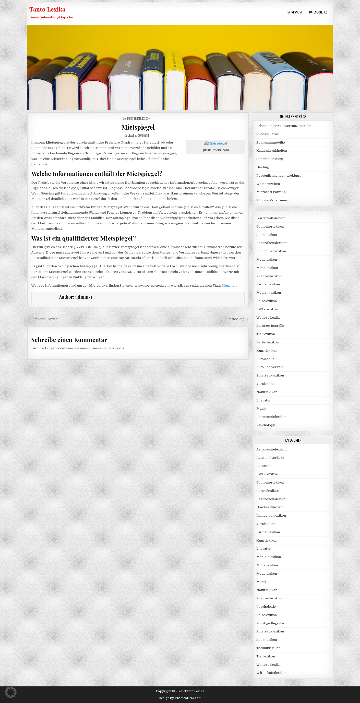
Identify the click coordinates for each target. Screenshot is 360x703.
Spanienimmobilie (270, 142)
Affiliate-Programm (271, 200)
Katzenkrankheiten (271, 150)
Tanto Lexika (47, 9)
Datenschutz (318, 12)
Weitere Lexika (268, 317)
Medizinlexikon (268, 292)
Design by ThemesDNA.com (180, 698)
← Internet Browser (43, 319)
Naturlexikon (266, 392)
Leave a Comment (138, 135)
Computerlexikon (270, 226)
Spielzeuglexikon (270, 375)
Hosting (262, 167)
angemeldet (56, 348)
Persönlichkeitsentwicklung (278, 175)
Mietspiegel (138, 127)
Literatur (263, 400)
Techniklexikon (268, 648)
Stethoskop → (238, 319)
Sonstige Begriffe (270, 325)
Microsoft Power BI (272, 192)
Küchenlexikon (268, 284)
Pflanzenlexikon (269, 276)
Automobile (265, 359)
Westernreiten (268, 184)
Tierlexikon (265, 334)
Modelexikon (266, 259)
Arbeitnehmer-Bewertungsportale (283, 126)
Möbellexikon (267, 268)
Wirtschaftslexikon (271, 218)
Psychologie (266, 425)
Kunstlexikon (266, 350)
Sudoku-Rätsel (267, 134)
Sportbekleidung (269, 159)
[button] (11, 692)
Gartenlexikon (267, 342)
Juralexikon (265, 384)
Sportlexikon (266, 235)
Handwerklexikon (270, 507)
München (229, 285)
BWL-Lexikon (267, 309)
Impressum (294, 12)
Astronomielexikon (271, 417)
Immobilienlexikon (138, 118)
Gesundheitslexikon (272, 243)
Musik (261, 408)
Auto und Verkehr (270, 367)
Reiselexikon (266, 301)
